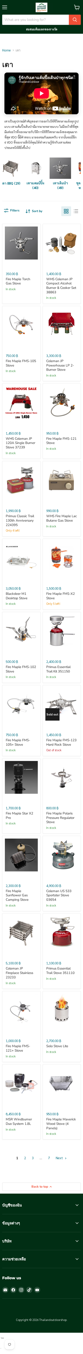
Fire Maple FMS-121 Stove (61, 440)
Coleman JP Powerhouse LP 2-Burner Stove (60, 365)
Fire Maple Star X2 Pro (19, 815)
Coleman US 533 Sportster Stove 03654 (58, 895)
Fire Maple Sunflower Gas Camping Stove (17, 895)
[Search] (75, 20)
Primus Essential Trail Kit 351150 (58, 669)
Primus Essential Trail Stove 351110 (60, 970)
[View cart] (77, 7)
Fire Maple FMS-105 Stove (21, 363)
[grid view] (66, 211)
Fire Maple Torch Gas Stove (18, 281)
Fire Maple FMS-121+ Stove (18, 1048)
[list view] (76, 211)
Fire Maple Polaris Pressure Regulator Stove (60, 817)
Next (60, 1158)
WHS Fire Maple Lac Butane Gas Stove (61, 518)
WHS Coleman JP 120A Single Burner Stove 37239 (20, 442)
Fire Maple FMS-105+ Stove (18, 742)
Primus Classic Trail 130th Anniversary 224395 (20, 520)
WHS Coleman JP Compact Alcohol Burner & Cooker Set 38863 (61, 285)
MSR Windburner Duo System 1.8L (19, 1121)
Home (6, 50)
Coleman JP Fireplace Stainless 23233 (19, 972)
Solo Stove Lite (57, 1046)
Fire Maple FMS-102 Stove (21, 669)
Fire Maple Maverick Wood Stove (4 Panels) (61, 1123)
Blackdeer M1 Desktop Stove (16, 595)
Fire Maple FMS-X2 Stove (60, 595)
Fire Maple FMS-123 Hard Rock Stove (61, 742)
